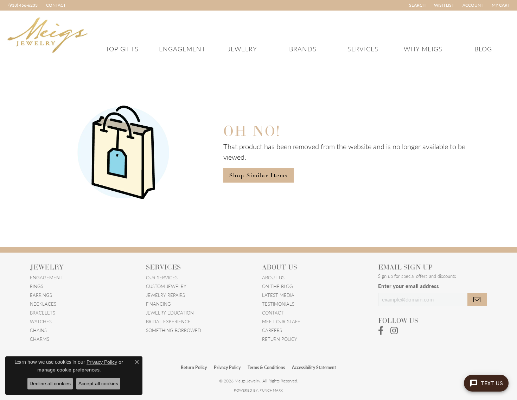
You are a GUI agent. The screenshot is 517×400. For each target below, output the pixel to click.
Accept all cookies (98, 383)
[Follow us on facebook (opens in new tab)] (380, 330)
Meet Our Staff (281, 321)
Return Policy (279, 339)
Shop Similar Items (258, 175)
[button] (417, 5)
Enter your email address (408, 286)
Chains (38, 330)
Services (362, 48)
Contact (273, 312)
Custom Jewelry (166, 286)
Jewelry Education (170, 312)
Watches (41, 321)
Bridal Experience (168, 321)
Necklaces (43, 303)
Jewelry (242, 48)
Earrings (41, 295)
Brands (303, 48)
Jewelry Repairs (165, 295)
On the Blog (277, 286)
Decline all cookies (50, 383)
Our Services (162, 277)
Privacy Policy (227, 367)
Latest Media (278, 295)
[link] (22, 5)
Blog (483, 48)
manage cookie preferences (68, 370)
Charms (39, 339)
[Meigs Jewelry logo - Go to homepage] (48, 34)
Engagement (182, 48)
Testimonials (278, 303)
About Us (273, 277)
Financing (158, 303)
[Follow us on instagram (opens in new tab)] (394, 330)
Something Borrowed (173, 330)
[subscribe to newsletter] (477, 299)
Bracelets (42, 312)
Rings (36, 286)
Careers (272, 330)
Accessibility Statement (314, 367)
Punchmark (271, 390)
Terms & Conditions (266, 367)
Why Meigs (423, 48)
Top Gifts (122, 48)
